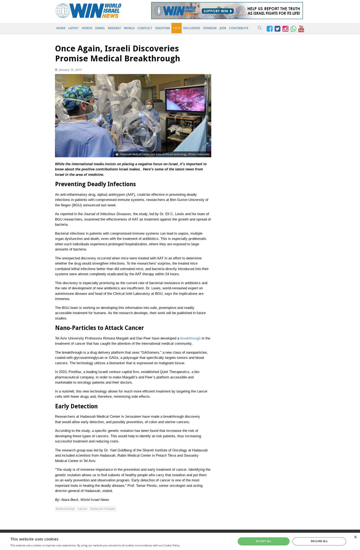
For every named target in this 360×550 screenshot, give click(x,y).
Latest (73, 28)
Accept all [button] (263, 541)
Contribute (238, 28)
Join (223, 28)
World (129, 28)
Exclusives (191, 28)
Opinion (210, 28)
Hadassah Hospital (102, 508)
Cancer (82, 508)
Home (60, 28)
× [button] (355, 537)
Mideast (114, 28)
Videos (87, 28)
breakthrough (190, 338)
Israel (100, 28)
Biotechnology (65, 508)
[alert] (180, 541)
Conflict (145, 28)
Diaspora (162, 28)
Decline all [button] (319, 541)
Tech (176, 28)
